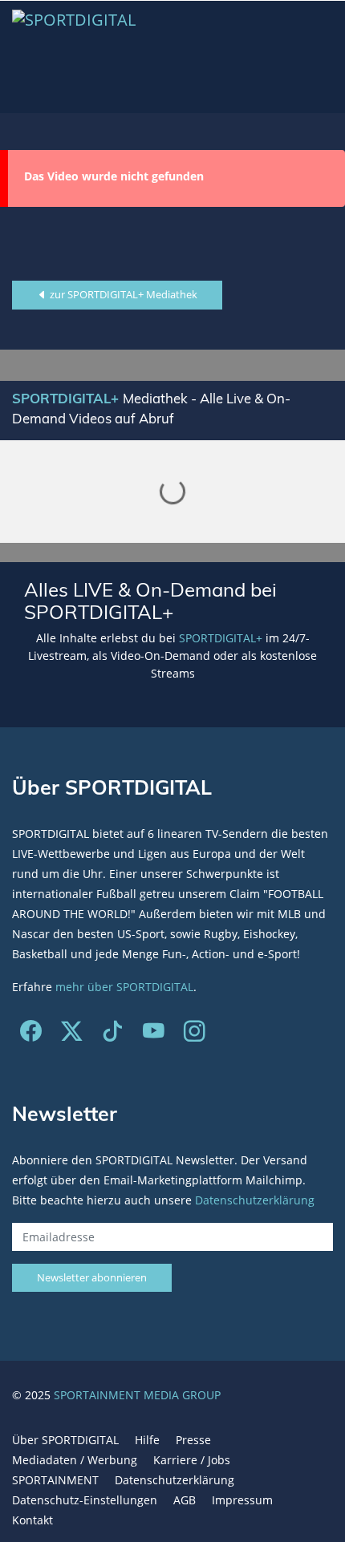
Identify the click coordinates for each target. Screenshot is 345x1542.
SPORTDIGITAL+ (220, 638)
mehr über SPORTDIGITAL (124, 986)
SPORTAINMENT (55, 1479)
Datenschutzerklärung (255, 1200)
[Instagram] (194, 1034)
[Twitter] (72, 1034)
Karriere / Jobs (191, 1459)
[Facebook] (31, 1034)
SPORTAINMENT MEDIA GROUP (137, 1394)
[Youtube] (153, 1034)
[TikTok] (113, 1034)
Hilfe (147, 1439)
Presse (193, 1439)
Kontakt (32, 1520)
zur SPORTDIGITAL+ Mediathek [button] (122, 294)
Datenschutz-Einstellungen (84, 1500)
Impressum (242, 1500)
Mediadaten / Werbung (74, 1459)
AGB (184, 1500)
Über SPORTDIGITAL (65, 1439)
